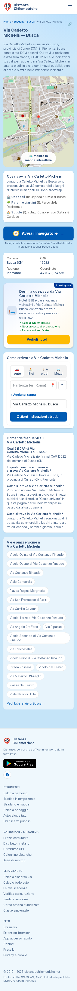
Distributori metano (16, 843)
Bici (31, 371)
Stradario (19, 21)
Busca (31, 21)
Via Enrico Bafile (21, 649)
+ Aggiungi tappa (23, 394)
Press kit (9, 949)
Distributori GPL (14, 849)
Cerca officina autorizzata (21, 905)
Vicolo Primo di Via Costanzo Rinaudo (36, 658)
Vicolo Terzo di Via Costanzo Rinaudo (36, 618)
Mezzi (58, 371)
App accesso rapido (17, 938)
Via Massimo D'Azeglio (25, 676)
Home (7, 21)
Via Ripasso (53, 627)
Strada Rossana (20, 667)
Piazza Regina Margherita (28, 590)
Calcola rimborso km (17, 877)
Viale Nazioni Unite (23, 694)
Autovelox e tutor (15, 815)
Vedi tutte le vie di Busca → (26, 703)
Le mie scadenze (15, 888)
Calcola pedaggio (15, 810)
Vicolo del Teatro (51, 667)
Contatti (8, 944)
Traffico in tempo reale (19, 799)
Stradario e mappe (16, 804)
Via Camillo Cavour (23, 608)
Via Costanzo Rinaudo (25, 572)
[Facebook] (7, 775)
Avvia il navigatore (38, 233)
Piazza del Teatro (22, 685)
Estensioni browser (16, 933)
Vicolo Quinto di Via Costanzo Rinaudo (37, 554)
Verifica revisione (15, 899)
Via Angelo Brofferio (24, 627)
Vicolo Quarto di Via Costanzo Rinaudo (37, 563)
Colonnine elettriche (17, 854)
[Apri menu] (70, 7)
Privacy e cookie (15, 955)
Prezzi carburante (15, 838)
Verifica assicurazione (18, 893)
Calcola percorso (15, 793)
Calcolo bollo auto (16, 882)
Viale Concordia (21, 581)
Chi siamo (10, 927)
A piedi (44, 371)
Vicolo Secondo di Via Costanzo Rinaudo (32, 638)
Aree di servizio (14, 860)
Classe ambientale (16, 910)
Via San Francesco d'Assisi (28, 599)
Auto (17, 371)
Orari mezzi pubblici (17, 821)
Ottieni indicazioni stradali (39, 416)
